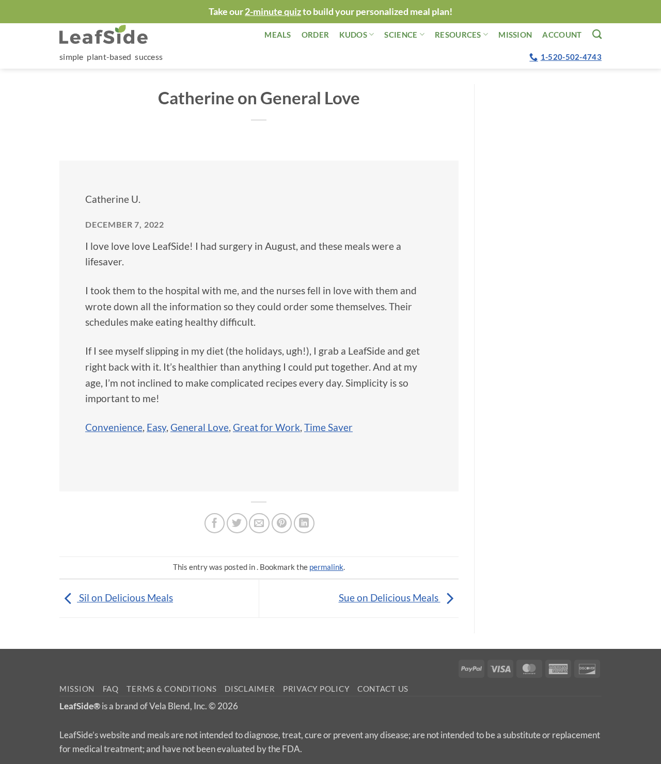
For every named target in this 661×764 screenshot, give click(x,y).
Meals (277, 34)
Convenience (114, 427)
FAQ (111, 689)
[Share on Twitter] (237, 523)
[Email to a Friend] (259, 523)
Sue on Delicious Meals (389, 597)
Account (561, 34)
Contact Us (382, 689)
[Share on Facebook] (214, 523)
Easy (156, 427)
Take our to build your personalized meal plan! (330, 11)
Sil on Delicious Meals (125, 597)
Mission (515, 34)
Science (400, 34)
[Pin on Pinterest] (282, 523)
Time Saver (328, 427)
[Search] (597, 34)
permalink (326, 566)
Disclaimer (250, 689)
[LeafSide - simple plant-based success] (111, 34)
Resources (458, 34)
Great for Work (266, 427)
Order (315, 34)
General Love (199, 427)
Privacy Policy (316, 689)
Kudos (353, 34)
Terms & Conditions (171, 689)
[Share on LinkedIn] (304, 523)
